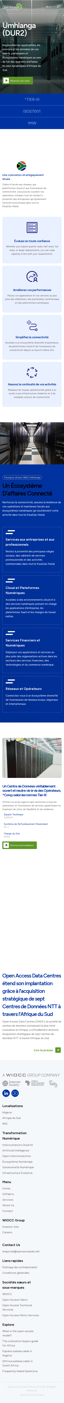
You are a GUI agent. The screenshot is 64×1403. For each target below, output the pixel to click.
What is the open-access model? (18, 1333)
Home (6, 1188)
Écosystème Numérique (17, 1161)
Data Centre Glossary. (32, 1394)
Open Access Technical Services (17, 1307)
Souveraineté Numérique (18, 1167)
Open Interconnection (16, 1156)
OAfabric (8, 1194)
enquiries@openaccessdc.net (21, 1251)
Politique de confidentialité (19, 1267)
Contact (7, 1211)
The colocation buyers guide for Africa (20, 1343)
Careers (7, 1232)
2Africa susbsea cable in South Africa (17, 1363)
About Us (8, 1205)
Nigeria (7, 1112)
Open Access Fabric (15, 1299)
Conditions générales (15, 1273)
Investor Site (10, 1226)
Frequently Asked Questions (20, 1371)
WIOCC (7, 1294)
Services (7, 1199)
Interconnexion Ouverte (17, 1145)
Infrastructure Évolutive (17, 1173)
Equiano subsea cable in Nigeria (17, 1353)
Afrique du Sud (11, 1118)
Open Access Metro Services (20, 1315)
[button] (50, 7)
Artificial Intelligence (15, 1150)
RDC (5, 1123)
